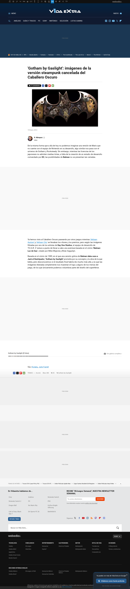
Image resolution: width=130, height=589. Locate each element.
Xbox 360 (46, 373)
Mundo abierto (33, 55)
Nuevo (116, 13)
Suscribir (100, 499)
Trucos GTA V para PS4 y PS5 (31, 483)
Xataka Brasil (12, 574)
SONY (45, 21)
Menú (13, 13)
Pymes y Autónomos (114, 549)
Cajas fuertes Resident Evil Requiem (84, 483)
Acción (38, 373)
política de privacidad (91, 503)
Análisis (31, 497)
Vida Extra (65, 10)
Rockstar (51, 55)
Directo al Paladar (64, 546)
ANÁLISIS (17, 21)
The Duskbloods (67, 55)
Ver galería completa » (114, 354)
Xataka (11, 546)
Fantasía (43, 55)
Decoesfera (95, 549)
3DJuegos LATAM (30, 571)
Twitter (117, 21)
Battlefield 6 (52, 512)
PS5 (49, 501)
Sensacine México (47, 571)
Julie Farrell (44, 367)
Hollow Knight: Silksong (53, 506)
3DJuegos (28, 546)
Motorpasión (79, 546)
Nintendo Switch (53, 497)
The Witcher (97, 55)
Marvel (89, 55)
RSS (91, 517)
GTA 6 (58, 55)
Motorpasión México (81, 571)
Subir (116, 536)
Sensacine (45, 546)
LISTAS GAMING (76, 21)
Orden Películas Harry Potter (106, 483)
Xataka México (13, 571)
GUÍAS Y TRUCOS (29, 21)
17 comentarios (35, 85)
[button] (39, 137)
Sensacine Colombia (48, 574)
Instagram (109, 21)
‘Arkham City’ (41, 242)
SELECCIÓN (64, 21)
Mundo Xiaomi (13, 558)
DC (54, 373)
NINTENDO (53, 21)
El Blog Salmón (113, 546)
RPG (25, 55)
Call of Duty (106, 55)
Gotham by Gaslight (65, 373)
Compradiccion (96, 552)
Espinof (44, 549)
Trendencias (95, 546)
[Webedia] (14, 536)
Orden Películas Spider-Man (63, 483)
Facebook (43, 85)
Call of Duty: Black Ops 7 (15, 513)
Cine (10, 497)
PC (39, 21)
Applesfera (12, 552)
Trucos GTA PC (47, 483)
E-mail (53, 85)
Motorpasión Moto (80, 549)
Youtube (113, 21)
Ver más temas (14, 519)
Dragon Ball (13, 505)
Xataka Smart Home (14, 555)
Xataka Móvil (12, 549)
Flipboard (120, 21)
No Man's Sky (32, 505)
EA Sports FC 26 (33, 512)
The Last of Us (79, 55)
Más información (67, 587)
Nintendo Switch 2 (15, 501)
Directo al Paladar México (64, 572)
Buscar (118, 528)
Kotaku (35, 367)
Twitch (95, 517)
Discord (106, 21)
